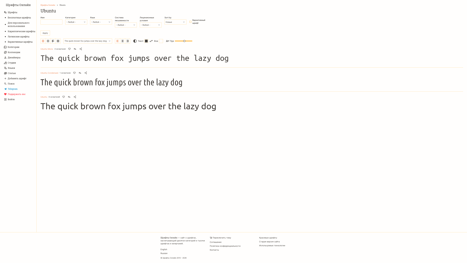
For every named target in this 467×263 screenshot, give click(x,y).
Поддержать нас (17, 94)
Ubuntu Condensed (49, 73)
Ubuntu (43, 97)
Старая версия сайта (269, 241)
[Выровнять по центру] (122, 41)
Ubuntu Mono (46, 49)
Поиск (11, 83)
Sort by (168, 17)
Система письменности (122, 19)
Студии (12, 62)
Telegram (13, 88)
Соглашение (215, 242)
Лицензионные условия (147, 19)
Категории (13, 47)
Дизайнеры (14, 57)
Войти (11, 99)
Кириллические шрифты (21, 31)
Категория (70, 17)
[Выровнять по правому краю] (127, 41)
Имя (42, 17)
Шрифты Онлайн (18, 5)
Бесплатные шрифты (19, 17)
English (164, 249)
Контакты (214, 250)
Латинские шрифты (18, 36)
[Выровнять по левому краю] (117, 41)
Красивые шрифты (268, 237)
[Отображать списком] (43, 41)
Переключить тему (222, 237)
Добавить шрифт (17, 78)
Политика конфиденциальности (225, 246)
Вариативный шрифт (198, 21)
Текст (140, 41)
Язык (92, 17)
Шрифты (12, 12)
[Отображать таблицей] (58, 41)
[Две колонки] (48, 41)
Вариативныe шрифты (20, 41)
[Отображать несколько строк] (53, 41)
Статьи (12, 73)
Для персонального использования (18, 24)
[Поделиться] (80, 48)
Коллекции (14, 52)
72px (172, 41)
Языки (11, 67)
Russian (164, 253)
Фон (156, 41)
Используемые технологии (272, 245)
